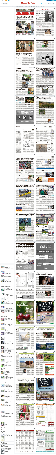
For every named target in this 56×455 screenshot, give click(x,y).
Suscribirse (49, 3)
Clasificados (33, 6)
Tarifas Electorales (48, 0)
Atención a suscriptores (44, 3)
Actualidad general (24, 6)
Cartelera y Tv (37, 6)
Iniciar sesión (53, 3)
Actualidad (16, 6)
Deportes (29, 6)
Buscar (6, 3)
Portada (13, 6)
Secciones (2, 3)
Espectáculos (42, 6)
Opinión (20, 6)
